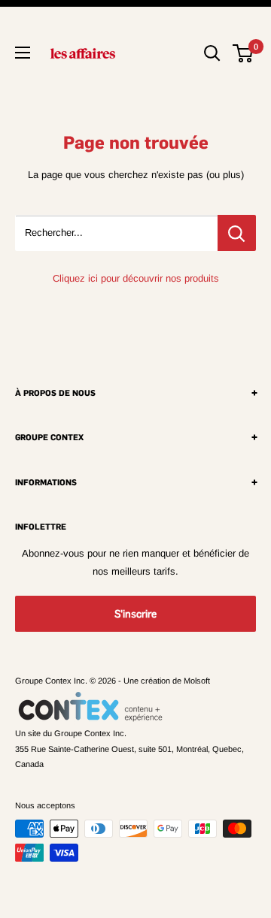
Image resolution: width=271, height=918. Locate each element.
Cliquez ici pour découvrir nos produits (136, 278)
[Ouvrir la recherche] (212, 53)
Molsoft (197, 680)
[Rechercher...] (237, 233)
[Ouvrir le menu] (22, 53)
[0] (243, 53)
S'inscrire (135, 614)
